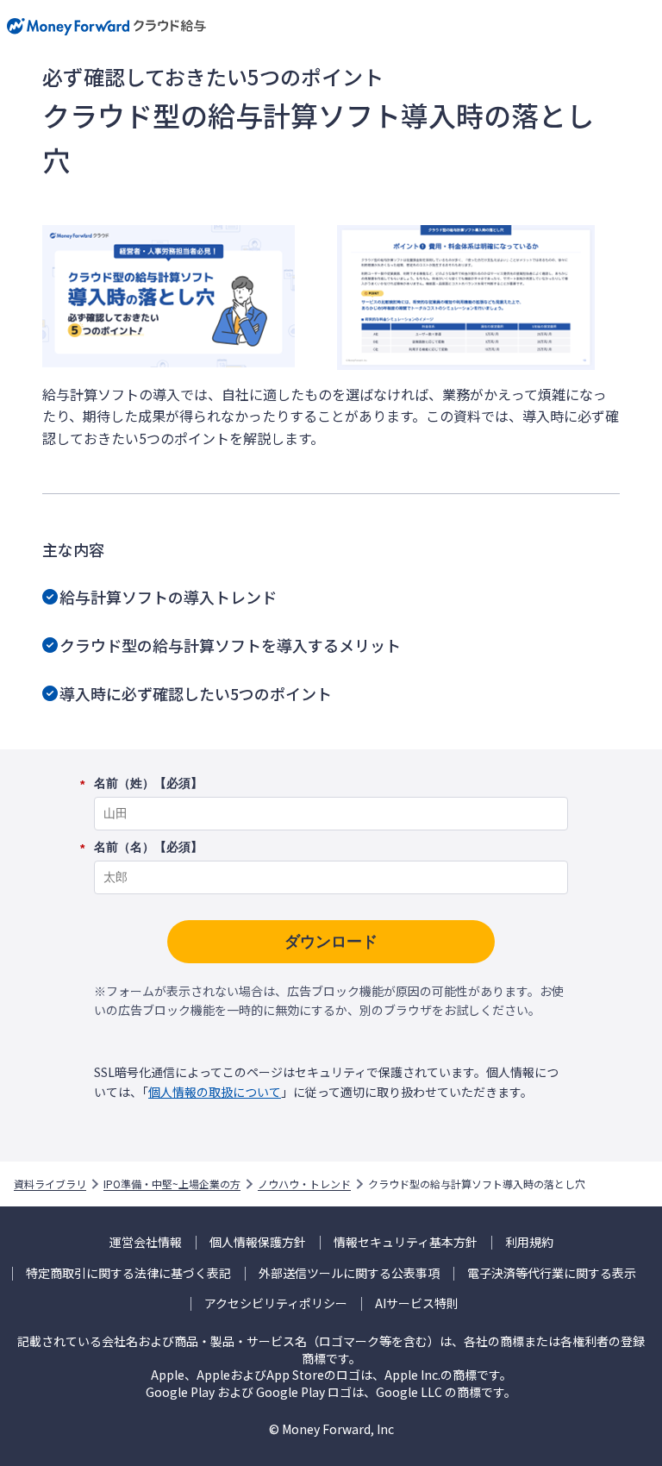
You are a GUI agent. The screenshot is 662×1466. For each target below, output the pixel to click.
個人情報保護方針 (257, 1242)
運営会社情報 (145, 1242)
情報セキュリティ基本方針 (406, 1242)
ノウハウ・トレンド (304, 1184)
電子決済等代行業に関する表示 (551, 1273)
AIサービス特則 (417, 1303)
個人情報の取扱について (214, 1091)
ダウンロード (331, 941)
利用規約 (529, 1242)
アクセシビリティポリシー (275, 1303)
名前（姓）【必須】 (148, 784)
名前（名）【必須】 (148, 847)
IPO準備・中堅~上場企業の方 (171, 1184)
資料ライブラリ (50, 1184)
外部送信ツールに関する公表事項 (349, 1273)
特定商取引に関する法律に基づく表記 (128, 1273)
